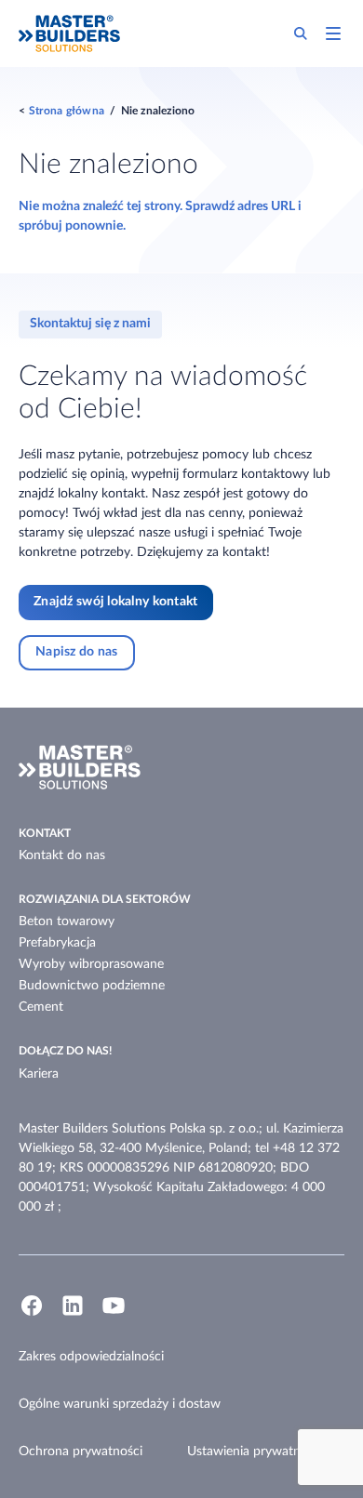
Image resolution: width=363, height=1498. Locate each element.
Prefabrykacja (57, 942)
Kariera (39, 1073)
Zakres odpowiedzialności (91, 1356)
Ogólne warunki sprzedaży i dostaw (120, 1404)
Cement (41, 1007)
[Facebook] (32, 1313)
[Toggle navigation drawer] (333, 33)
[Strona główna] (69, 33)
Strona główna (66, 110)
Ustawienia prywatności (255, 1451)
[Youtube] (114, 1313)
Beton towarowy (66, 921)
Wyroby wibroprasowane (91, 964)
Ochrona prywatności (80, 1451)
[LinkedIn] (73, 1313)
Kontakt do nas (62, 855)
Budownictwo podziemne (92, 985)
